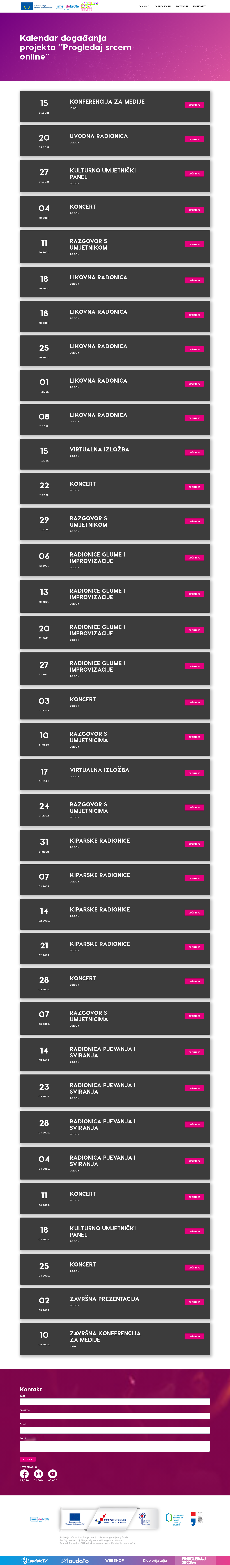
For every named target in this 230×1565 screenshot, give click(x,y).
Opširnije (194, 104)
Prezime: (25, 1409)
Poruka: (24, 1438)
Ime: (22, 1395)
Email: (23, 1424)
